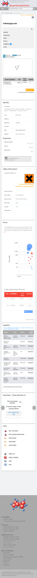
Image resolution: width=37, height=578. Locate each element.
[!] (4, 232)
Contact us (6, 565)
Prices (5, 41)
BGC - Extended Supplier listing (16, 434)
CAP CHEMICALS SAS (13, 413)
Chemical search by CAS (10, 529)
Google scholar (12, 438)
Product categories (8, 531)
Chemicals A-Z (8, 13)
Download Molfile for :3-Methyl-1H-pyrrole (12, 159)
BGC (3, 13)
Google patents (12, 445)
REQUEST (30, 90)
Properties (6, 35)
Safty (5, 38)
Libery (10, 461)
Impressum (6, 561)
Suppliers (7, 44)
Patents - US (12, 453)
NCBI (10, 464)
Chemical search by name (11, 527)
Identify (5, 32)
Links (5, 47)
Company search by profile (11, 539)
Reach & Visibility (8, 555)
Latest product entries (9, 545)
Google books (12, 441)
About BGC (6, 553)
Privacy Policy (7, 559)
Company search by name (11, 537)
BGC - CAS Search (13, 430)
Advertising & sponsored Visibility (13, 557)
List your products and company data (14, 521)
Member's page (7, 519)
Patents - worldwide (13, 457)
